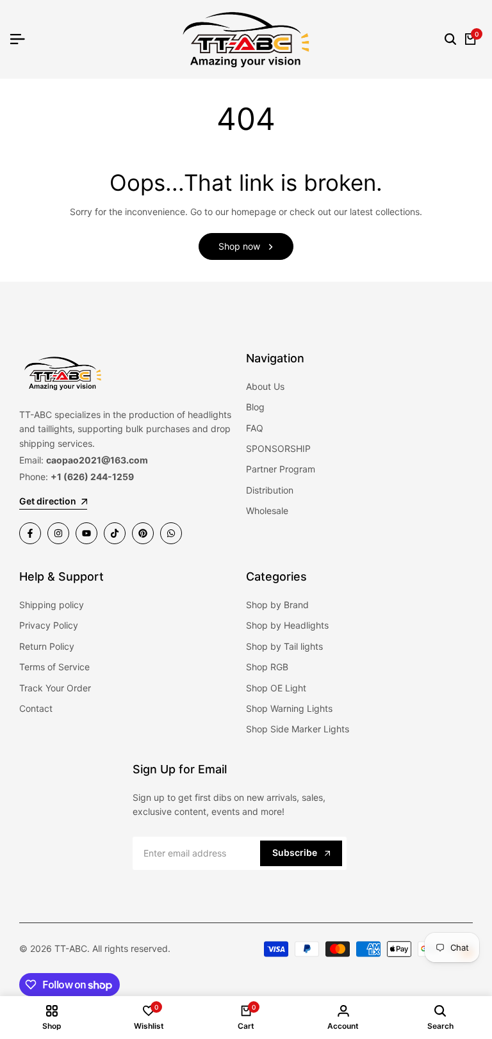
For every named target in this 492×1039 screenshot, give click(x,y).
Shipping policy (51, 604)
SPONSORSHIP (278, 448)
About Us (265, 386)
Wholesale (267, 510)
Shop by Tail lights (284, 646)
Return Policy (46, 646)
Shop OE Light (276, 687)
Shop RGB (267, 666)
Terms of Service (54, 666)
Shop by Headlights (287, 625)
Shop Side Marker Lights (297, 728)
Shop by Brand (277, 604)
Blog (255, 406)
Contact (36, 708)
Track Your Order (55, 687)
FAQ (254, 428)
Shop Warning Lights (289, 708)
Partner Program (280, 468)
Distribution (269, 490)
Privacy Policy (48, 625)
